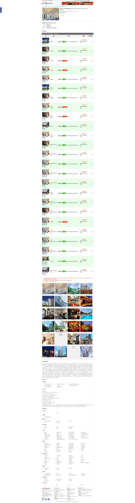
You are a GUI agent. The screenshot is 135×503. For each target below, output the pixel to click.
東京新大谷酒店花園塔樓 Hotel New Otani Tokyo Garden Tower (66, 6)
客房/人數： (44, 27)
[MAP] (77, 11)
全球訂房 (49, 6)
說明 (78, 41)
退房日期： (44, 26)
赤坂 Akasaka (62, 13)
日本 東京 (53, 6)
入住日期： (44, 24)
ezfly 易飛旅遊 (44, 6)
